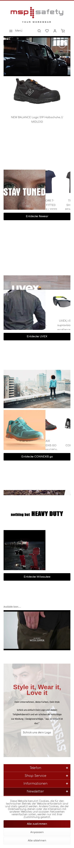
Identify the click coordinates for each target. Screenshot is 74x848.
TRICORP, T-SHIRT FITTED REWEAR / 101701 (60, 205)
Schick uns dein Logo (37, 732)
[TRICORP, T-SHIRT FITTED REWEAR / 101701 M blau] (60, 182)
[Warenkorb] (62, 30)
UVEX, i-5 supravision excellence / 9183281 (59, 326)
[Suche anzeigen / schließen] (39, 30)
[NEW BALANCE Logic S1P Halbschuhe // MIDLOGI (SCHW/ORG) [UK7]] (37, 92)
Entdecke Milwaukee (37, 576)
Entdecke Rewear (37, 216)
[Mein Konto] (55, 30)
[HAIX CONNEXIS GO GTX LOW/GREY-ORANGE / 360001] (60, 422)
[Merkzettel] (47, 30)
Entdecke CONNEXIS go (37, 456)
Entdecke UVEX (37, 336)
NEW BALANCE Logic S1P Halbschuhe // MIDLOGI (37, 119)
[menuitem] (14, 30)
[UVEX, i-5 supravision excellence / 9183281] (59, 302)
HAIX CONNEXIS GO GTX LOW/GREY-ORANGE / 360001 (60, 446)
